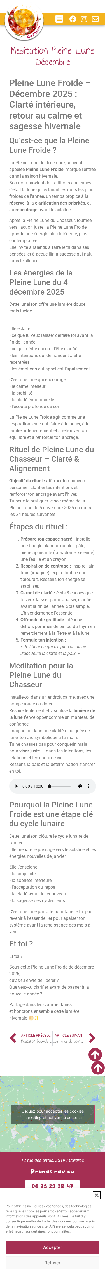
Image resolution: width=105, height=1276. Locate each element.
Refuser (52, 1262)
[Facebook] (72, 19)
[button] (96, 1195)
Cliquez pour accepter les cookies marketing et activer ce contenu (53, 1114)
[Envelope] (95, 19)
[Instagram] (84, 19)
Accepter (52, 1247)
